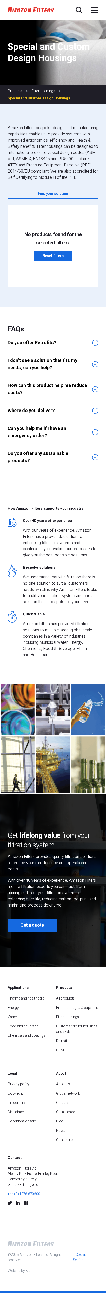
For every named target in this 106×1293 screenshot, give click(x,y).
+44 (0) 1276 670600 (24, 1194)
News (60, 1130)
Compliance (65, 1112)
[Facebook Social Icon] (26, 1203)
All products (65, 998)
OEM (60, 1050)
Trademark (16, 1102)
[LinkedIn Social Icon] (18, 1203)
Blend (29, 1270)
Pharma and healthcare (26, 998)
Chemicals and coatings (26, 1035)
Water (12, 1017)
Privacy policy (19, 1084)
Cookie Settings (80, 1257)
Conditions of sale (22, 1121)
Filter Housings (43, 91)
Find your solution (53, 193)
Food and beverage (23, 1026)
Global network (68, 1093)
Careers (62, 1102)
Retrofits (62, 1041)
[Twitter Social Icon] (10, 1203)
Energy (13, 1007)
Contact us (64, 1140)
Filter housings (67, 1017)
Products (15, 91)
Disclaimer (16, 1112)
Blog (59, 1121)
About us (63, 1084)
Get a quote (32, 925)
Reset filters (53, 256)
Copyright (15, 1093)
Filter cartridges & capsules (77, 1007)
